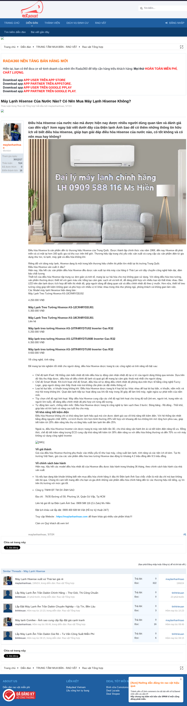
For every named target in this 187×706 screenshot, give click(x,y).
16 (21, 170)
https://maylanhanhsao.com (72, 516)
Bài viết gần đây (40, 32)
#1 (185, 534)
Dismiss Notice (181, 679)
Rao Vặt (100, 22)
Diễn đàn (32, 22)
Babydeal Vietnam (76, 687)
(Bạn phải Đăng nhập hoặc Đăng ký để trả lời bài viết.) (162, 564)
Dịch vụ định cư (77, 22)
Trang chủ (11, 22)
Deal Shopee (113, 693)
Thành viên (52, 22)
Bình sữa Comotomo (117, 687)
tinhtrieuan (20, 597)
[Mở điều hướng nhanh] (181, 46)
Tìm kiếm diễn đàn (15, 32)
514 (20, 163)
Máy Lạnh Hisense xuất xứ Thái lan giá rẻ (39, 579)
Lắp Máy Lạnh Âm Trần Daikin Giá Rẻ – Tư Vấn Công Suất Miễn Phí (54, 633)
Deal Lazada (112, 690)
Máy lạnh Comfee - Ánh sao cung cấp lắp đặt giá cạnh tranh (50, 620)
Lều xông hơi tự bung (77, 690)
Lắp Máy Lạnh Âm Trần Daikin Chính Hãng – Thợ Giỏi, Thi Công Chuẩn (56, 592)
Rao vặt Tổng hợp (26, 106)
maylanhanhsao (56, 106)
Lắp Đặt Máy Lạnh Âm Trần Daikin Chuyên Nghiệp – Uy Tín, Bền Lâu (55, 606)
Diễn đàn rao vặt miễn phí (16, 687)
